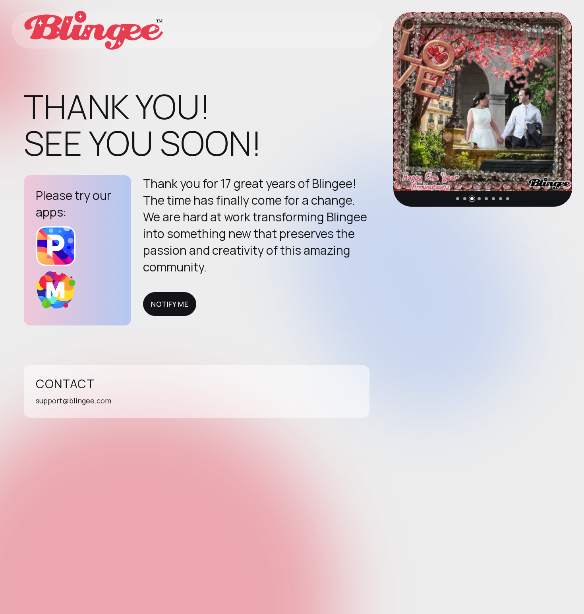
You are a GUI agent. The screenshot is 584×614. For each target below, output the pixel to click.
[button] (457, 198)
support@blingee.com (73, 400)
